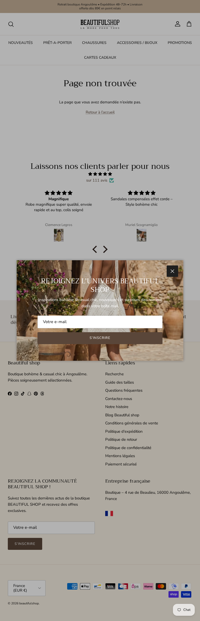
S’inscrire (100, 338)
